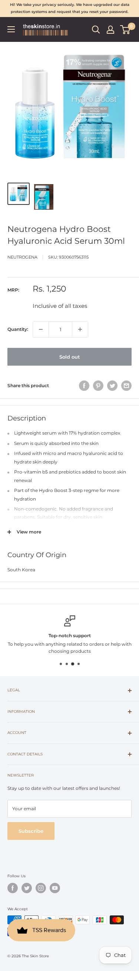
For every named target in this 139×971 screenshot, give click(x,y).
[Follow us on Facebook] (12, 888)
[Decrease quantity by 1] (41, 329)
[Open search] (96, 30)
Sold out (69, 357)
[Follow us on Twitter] (26, 888)
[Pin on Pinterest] (98, 385)
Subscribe (31, 831)
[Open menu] (11, 29)
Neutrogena (22, 257)
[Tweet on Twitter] (112, 385)
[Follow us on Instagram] (41, 888)
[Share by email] (126, 385)
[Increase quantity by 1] (80, 329)
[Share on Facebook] (84, 385)
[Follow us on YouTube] (55, 888)
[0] (125, 29)
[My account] (110, 30)
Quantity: (17, 329)
